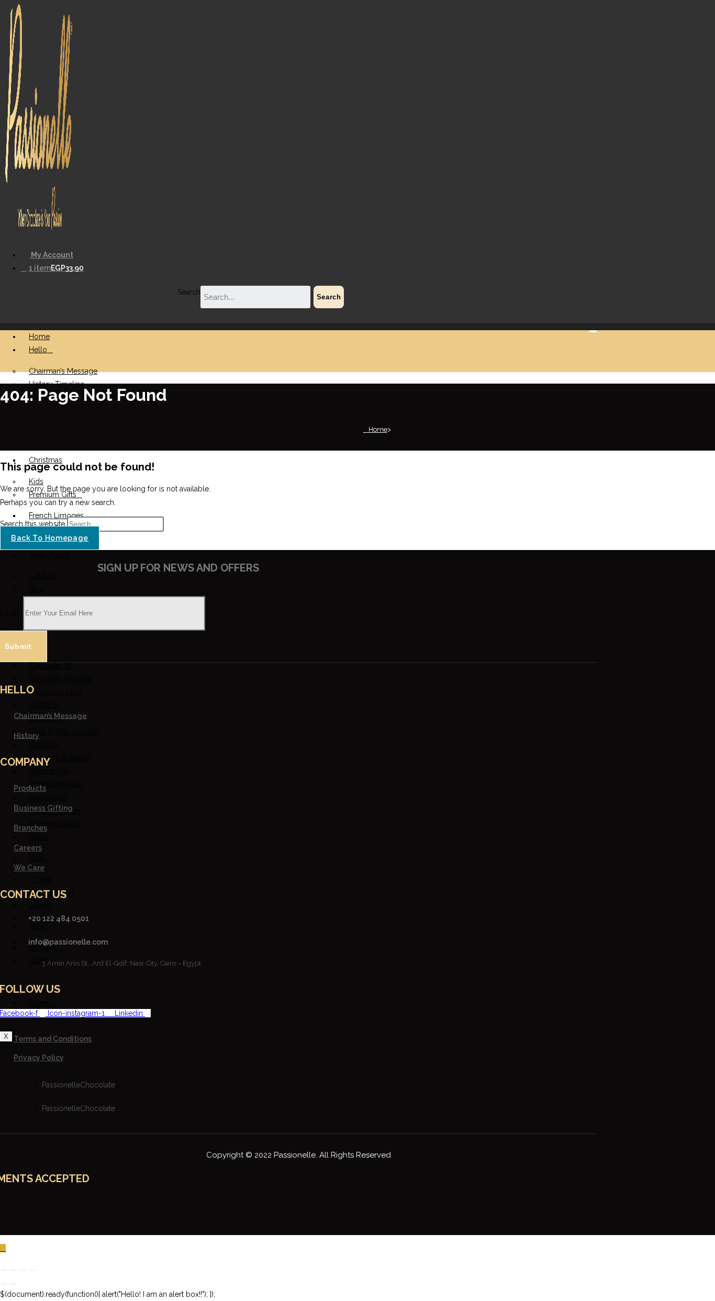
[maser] (298, 1209)
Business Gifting (43, 808)
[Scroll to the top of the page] (3, 1248)
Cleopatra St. (50, 665)
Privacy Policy (39, 1057)
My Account (51, 255)
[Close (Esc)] (32, 1270)
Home (39, 336)
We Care (29, 867)
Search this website (33, 524)
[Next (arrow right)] (13, 1284)
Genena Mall (50, 771)
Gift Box (42, 576)
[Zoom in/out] (3, 1270)
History (26, 735)
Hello (38, 349)
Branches (30, 828)
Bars (36, 589)
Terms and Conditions (53, 1039)
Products (30, 788)
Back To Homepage (49, 538)
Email (11, 613)
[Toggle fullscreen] (13, 1270)
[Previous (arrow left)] (3, 1284)
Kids (36, 481)
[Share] (22, 1270)
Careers (28, 848)
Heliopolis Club (55, 692)
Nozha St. (45, 705)
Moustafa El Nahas (59, 758)
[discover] (316, 1209)
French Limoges (56, 515)
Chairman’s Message (63, 371)
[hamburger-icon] (593, 331)
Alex (36, 926)
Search (188, 292)
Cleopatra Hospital (60, 679)
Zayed (40, 905)
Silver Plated (49, 555)
